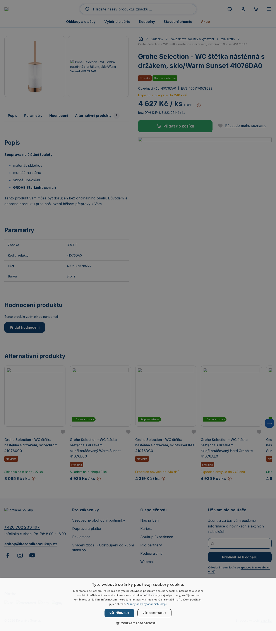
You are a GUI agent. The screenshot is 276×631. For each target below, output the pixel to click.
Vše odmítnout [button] (154, 613)
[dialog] (138, 604)
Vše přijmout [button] (119, 613)
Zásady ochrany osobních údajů (147, 604)
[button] (138, 623)
